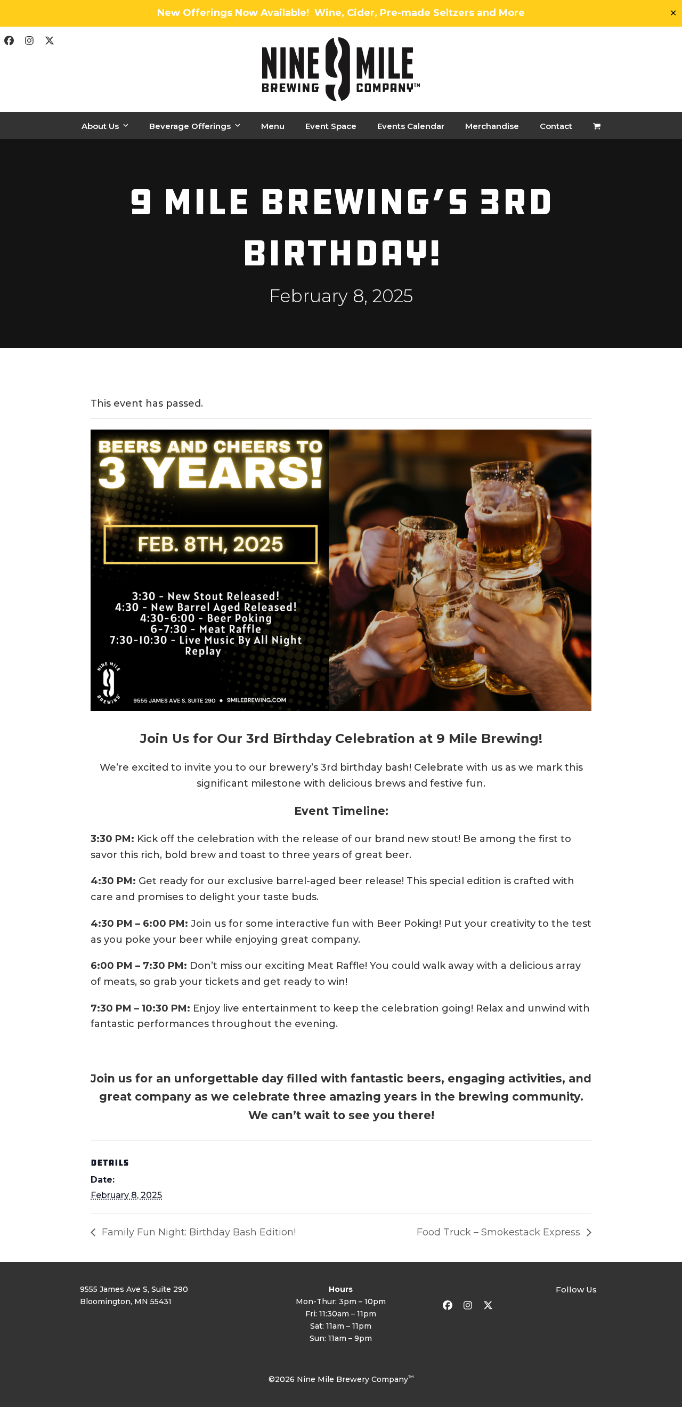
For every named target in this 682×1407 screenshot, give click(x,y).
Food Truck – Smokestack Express (500, 1232)
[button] (597, 125)
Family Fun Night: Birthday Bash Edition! (197, 1232)
